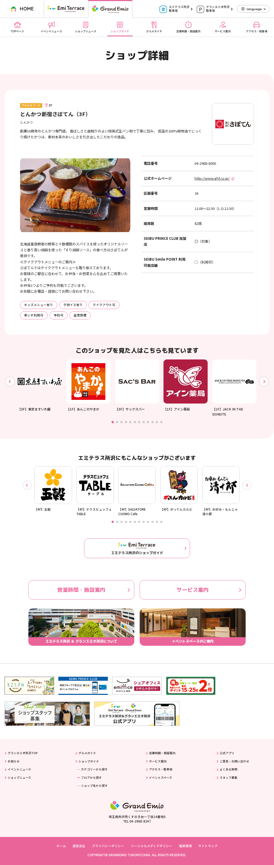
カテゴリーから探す (94, 769)
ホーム (61, 846)
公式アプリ (227, 753)
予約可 (58, 315)
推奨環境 (185, 846)
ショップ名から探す (94, 786)
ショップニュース (85, 31)
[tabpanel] (40, 385)
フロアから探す (91, 778)
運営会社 (79, 846)
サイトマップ (208, 846)
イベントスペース (160, 778)
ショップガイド (120, 31)
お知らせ (14, 761)
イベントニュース (51, 31)
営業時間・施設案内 (188, 31)
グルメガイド (154, 31)
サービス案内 (223, 31)
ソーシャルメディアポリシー (151, 846)
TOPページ (17, 31)
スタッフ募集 (228, 778)
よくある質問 (228, 769)
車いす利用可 (33, 315)
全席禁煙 (80, 315)
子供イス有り (73, 305)
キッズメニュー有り (38, 305)
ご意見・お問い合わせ (234, 761)
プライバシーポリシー (108, 846)
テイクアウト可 (104, 305)
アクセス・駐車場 (256, 31)
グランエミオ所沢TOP (23, 753)
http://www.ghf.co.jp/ (212, 178)
